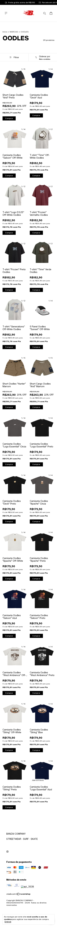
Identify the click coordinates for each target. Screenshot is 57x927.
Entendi (8, 922)
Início (5, 32)
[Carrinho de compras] (51, 13)
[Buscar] (44, 13)
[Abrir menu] (6, 13)
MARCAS (14, 32)
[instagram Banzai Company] (7, 851)
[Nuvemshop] (18, 894)
